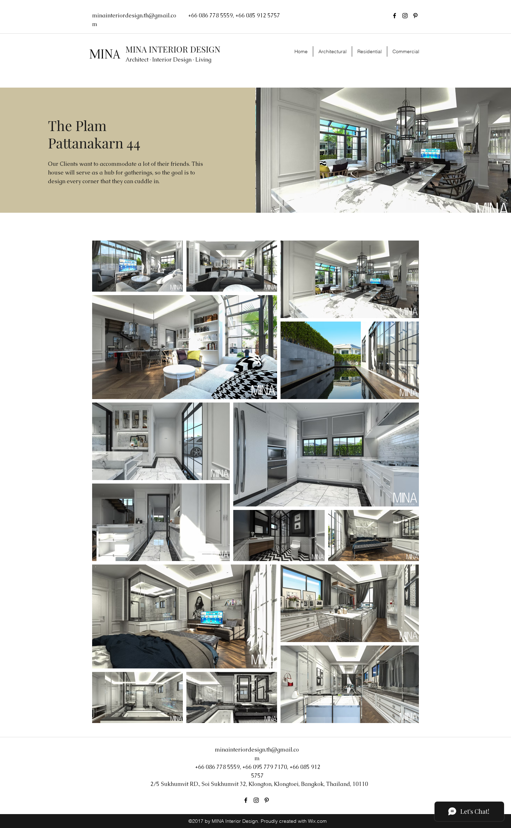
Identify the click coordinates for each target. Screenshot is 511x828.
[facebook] (394, 15)
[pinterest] (415, 15)
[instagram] (405, 15)
